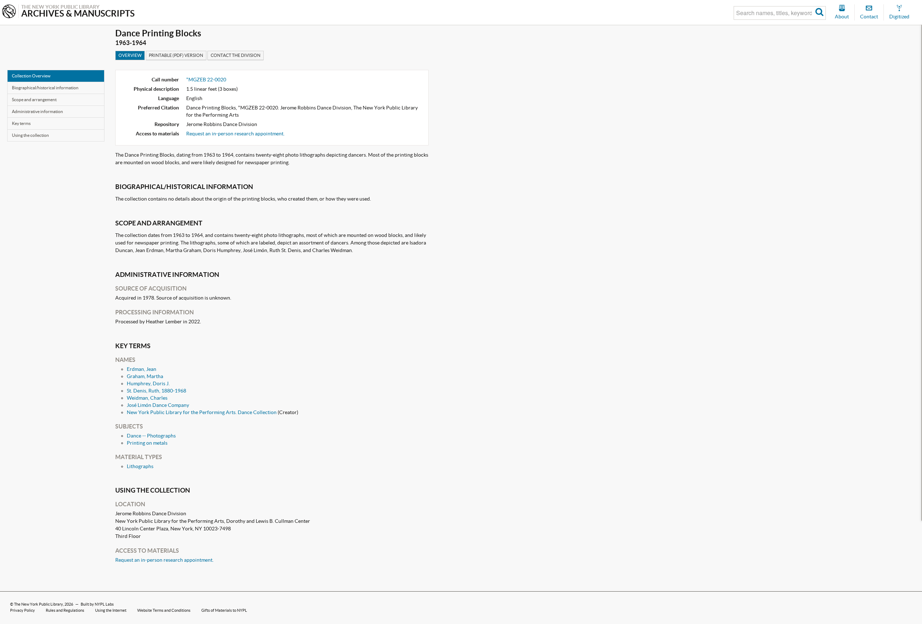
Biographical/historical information (45, 87)
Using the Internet (110, 610)
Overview (130, 55)
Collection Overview (31, 75)
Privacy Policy (22, 610)
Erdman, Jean (141, 369)
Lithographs (140, 466)
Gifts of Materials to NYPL (224, 610)
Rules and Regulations (65, 610)
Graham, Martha (145, 376)
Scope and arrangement (34, 99)
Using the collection (30, 135)
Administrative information (37, 111)
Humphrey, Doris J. (148, 383)
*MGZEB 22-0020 (206, 79)
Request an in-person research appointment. (235, 133)
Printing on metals (147, 443)
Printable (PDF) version (176, 55)
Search (819, 13)
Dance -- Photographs (151, 436)
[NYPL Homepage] (9, 12)
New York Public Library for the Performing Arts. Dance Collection (202, 412)
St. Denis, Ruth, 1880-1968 (156, 391)
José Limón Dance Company (158, 405)
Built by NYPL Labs (97, 604)
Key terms (21, 123)
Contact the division (235, 55)
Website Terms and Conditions (164, 610)
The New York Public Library (38, 604)
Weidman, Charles (147, 398)
